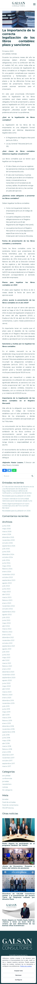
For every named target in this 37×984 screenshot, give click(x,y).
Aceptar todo (18, 970)
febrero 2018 (7, 749)
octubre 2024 (7, 557)
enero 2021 (6, 669)
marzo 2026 (6, 531)
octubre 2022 (7, 609)
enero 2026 (6, 534)
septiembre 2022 (8, 612)
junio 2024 (6, 563)
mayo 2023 (6, 592)
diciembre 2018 (8, 726)
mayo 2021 (6, 657)
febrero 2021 (7, 666)
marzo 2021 (6, 663)
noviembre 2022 (8, 606)
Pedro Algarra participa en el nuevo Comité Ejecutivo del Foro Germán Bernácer (15, 506)
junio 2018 (6, 738)
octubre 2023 (7, 577)
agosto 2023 (7, 583)
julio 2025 (6, 549)
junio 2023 (6, 589)
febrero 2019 (7, 720)
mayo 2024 (6, 566)
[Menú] (34, 4)
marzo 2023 (6, 597)
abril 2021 (5, 660)
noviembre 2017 (8, 758)
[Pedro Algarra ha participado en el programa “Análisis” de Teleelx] (18, 830)
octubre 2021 (7, 643)
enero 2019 (6, 723)
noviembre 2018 (8, 729)
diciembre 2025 (8, 537)
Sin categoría (7, 790)
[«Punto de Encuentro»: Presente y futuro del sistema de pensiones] (18, 856)
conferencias (7, 778)
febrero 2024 (7, 569)
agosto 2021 (6, 649)
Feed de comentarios (10, 805)
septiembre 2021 (8, 646)
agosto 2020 (7, 680)
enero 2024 (6, 572)
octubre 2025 (7, 543)
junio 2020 (6, 683)
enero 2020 (6, 698)
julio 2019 (5, 706)
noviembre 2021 (8, 640)
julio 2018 (5, 735)
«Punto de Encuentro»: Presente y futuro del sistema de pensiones (18, 867)
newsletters (6, 784)
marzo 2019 (6, 718)
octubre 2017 (7, 760)
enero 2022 (6, 635)
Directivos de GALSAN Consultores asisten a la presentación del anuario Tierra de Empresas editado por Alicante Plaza (18, 896)
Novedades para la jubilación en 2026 (16, 496)
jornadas (5, 781)
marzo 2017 (6, 766)
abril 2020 (6, 689)
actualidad (6, 54)
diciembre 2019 (8, 700)
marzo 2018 (6, 746)
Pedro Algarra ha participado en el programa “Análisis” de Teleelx (18, 844)
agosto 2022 (7, 614)
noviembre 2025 (8, 540)
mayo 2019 (6, 712)
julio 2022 (6, 617)
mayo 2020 (6, 686)
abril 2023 (6, 594)
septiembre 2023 (8, 580)
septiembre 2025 (8, 546)
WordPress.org (8, 808)
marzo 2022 (6, 629)
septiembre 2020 (8, 677)
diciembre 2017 (8, 755)
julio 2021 (5, 652)
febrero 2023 (7, 600)
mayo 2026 (6, 529)
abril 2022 (6, 626)
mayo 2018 (6, 740)
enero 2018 (6, 752)
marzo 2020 (6, 692)
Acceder (5, 799)
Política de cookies (26, 966)
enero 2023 (6, 603)
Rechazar (18, 975)
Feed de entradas (9, 802)
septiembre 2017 (8, 763)
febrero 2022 (7, 632)
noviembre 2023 (8, 574)
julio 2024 (6, 560)
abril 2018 (6, 743)
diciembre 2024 (8, 554)
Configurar (18, 980)
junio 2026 (6, 526)
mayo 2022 (6, 623)
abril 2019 (5, 715)
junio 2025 (6, 552)
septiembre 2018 (8, 732)
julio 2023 (6, 586)
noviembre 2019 (8, 703)
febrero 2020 (7, 695)
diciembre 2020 (8, 672)
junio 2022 (6, 620)
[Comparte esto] (4, 470)
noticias (14, 54)
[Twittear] (9, 470)
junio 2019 (6, 709)
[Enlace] (18, 4)
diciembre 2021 (8, 637)
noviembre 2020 (8, 675)
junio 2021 (6, 655)
